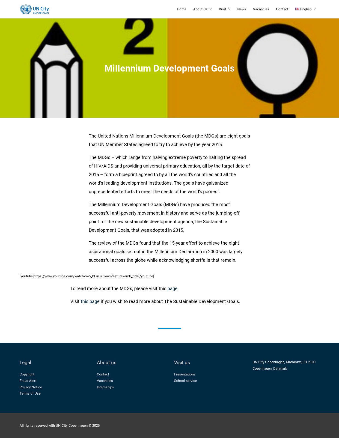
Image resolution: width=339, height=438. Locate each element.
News (241, 9)
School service (185, 380)
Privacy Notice (31, 387)
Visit (222, 9)
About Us (200, 9)
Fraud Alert (28, 380)
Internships (105, 387)
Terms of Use (30, 393)
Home (181, 9)
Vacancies (261, 9)
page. (173, 288)
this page (90, 301)
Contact (282, 9)
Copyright (27, 374)
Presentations (185, 374)
